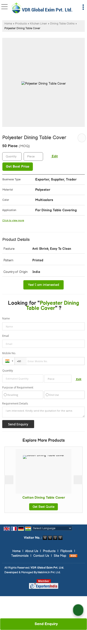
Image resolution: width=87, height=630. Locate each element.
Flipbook (66, 551)
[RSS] (73, 556)
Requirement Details (15, 403)
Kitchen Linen (38, 23)
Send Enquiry (45, 624)
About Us (31, 551)
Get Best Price (17, 167)
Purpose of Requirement (17, 387)
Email (5, 336)
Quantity (7, 370)
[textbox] (33, 156)
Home (8, 23)
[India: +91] (8, 361)
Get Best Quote (36, 507)
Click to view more (13, 220)
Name (6, 318)
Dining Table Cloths (62, 23)
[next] (78, 479)
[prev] (8, 479)
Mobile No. (9, 353)
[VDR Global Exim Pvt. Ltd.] (42, 8)
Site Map (60, 556)
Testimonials (20, 556)
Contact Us (41, 556)
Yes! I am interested (43, 285)
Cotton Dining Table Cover (35, 498)
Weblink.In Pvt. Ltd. (48, 572)
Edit (54, 156)
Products (21, 23)
